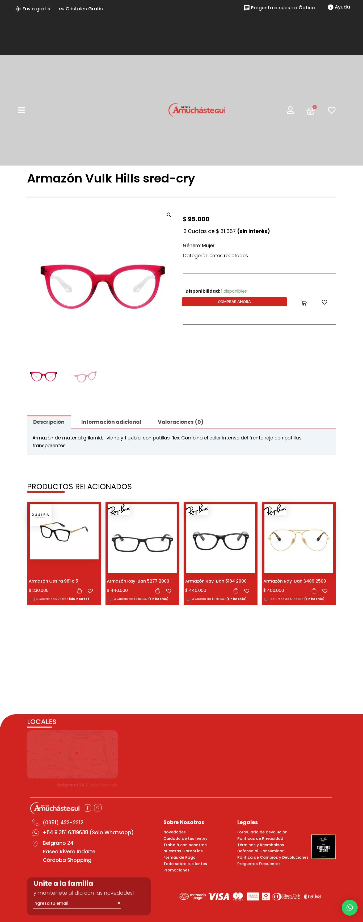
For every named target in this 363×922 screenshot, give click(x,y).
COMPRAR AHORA (234, 301)
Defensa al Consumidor (260, 851)
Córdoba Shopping (67, 860)
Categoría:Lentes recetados (215, 255)
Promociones (176, 870)
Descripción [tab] (49, 422)
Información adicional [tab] (111, 422)
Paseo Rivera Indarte (69, 851)
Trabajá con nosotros (185, 845)
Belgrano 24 (58, 843)
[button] (169, 215)
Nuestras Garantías (183, 851)
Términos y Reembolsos (260, 845)
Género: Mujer (198, 245)
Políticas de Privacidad (260, 838)
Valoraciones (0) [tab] (181, 422)
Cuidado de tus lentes (185, 838)
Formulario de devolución (262, 832)
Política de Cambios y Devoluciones (273, 857)
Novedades (174, 832)
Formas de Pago (179, 857)
